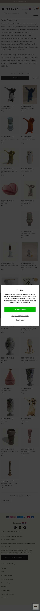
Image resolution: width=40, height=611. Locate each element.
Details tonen (20, 320)
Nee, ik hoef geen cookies (20, 316)
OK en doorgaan (20, 309)
